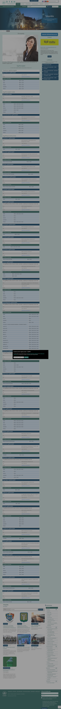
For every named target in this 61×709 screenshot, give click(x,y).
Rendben (26, 357)
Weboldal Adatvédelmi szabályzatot (32, 353)
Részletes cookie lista (18, 357)
